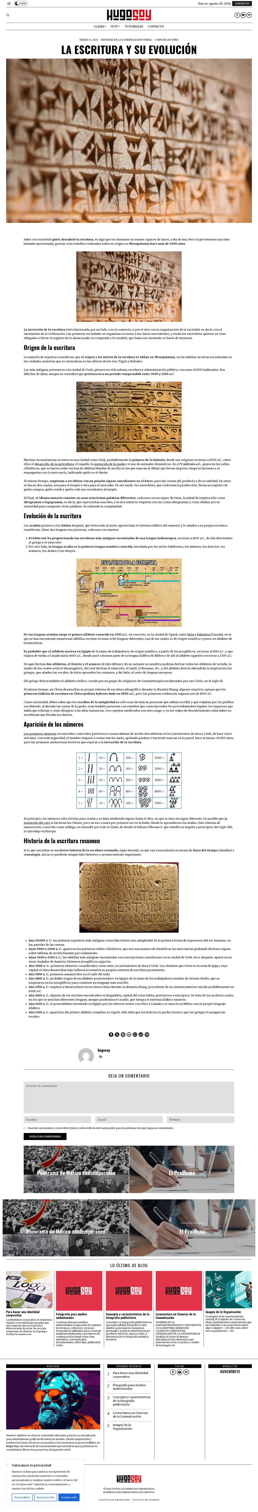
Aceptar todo (69, 1497)
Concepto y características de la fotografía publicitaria (127, 1315)
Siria (190, 634)
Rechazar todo (45, 1497)
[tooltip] (237, 15)
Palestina (203, 634)
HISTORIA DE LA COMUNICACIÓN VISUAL (126, 39)
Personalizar (22, 1497)
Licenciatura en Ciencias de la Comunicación (176, 1315)
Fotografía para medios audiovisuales (71, 1315)
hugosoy (104, 1050)
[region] (45, 1482)
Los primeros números (40, 733)
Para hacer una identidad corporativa (22, 1313)
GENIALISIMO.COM (132, 1492)
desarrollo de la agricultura (54, 464)
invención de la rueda (109, 464)
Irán (215, 966)
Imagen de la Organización (223, 1311)
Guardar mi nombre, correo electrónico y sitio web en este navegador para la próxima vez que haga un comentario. (101, 1128)
